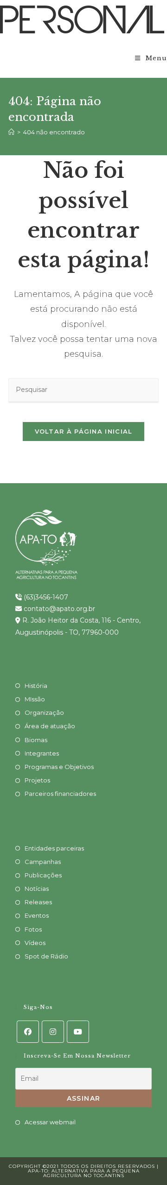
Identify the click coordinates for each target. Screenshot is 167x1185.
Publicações (43, 875)
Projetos (37, 780)
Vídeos (35, 942)
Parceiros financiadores (60, 793)
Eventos (37, 915)
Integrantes (42, 753)
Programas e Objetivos (59, 766)
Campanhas (43, 861)
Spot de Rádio (46, 956)
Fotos (33, 929)
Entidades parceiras (54, 848)
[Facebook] (28, 1032)
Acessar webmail (50, 1122)
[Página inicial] (11, 132)
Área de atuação (50, 726)
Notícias (37, 888)
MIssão (35, 699)
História (36, 685)
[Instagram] (53, 1032)
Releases (38, 902)
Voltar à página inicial (84, 431)
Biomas (36, 740)
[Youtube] (78, 1032)
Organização (44, 712)
